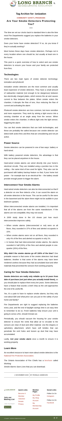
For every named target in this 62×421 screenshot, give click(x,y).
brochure (49, 360)
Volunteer (21, 399)
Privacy (21, 404)
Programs (40, 18)
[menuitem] (53, 3)
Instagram (50, 396)
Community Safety (25, 18)
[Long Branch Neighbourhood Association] (31, 3)
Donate (20, 401)
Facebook (50, 403)
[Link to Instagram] (54, 419)
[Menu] (57, 3)
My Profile (36, 395)
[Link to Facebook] (57, 419)
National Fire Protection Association (19, 356)
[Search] (53, 3)
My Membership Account (37, 405)
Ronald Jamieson (40, 375)
